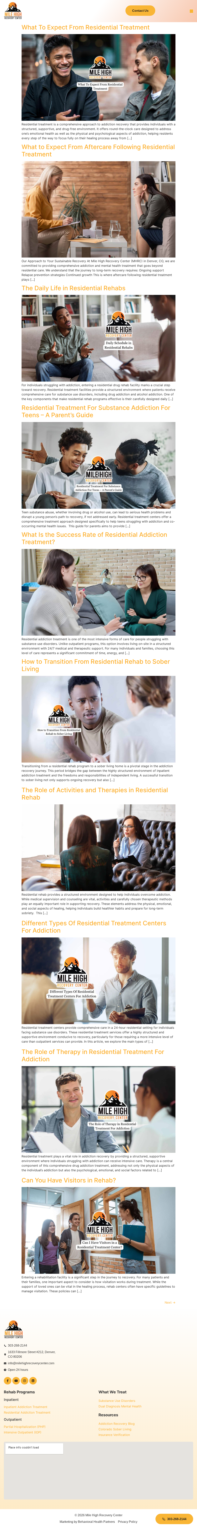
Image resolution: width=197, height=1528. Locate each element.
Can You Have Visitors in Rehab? (69, 1180)
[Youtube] (16, 1381)
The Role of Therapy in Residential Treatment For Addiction (93, 1055)
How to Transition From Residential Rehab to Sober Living (96, 665)
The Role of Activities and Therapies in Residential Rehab (95, 793)
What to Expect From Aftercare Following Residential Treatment (98, 150)
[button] (191, 11)
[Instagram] (24, 1381)
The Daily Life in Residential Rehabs (73, 288)
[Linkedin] (33, 1381)
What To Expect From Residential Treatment (86, 27)
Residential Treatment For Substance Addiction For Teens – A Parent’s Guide (96, 411)
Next (170, 1302)
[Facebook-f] (7, 1381)
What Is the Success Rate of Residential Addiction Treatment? (94, 538)
